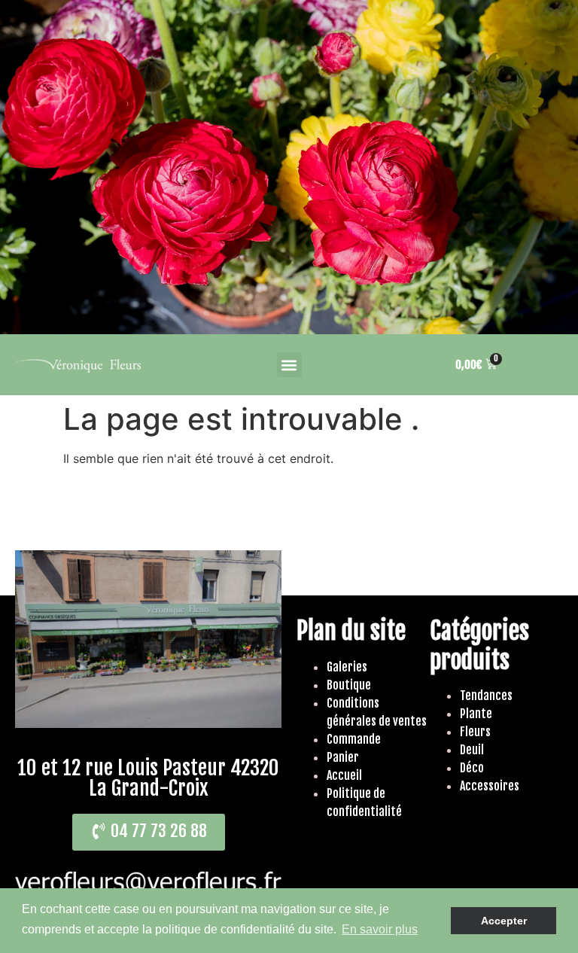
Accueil (344, 775)
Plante (476, 713)
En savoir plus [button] (380, 929)
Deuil (472, 749)
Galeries (347, 666)
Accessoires (489, 785)
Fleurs (475, 731)
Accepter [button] (504, 921)
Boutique (349, 685)
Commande (354, 739)
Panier (343, 757)
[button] (289, 364)
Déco (472, 767)
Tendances (486, 695)
